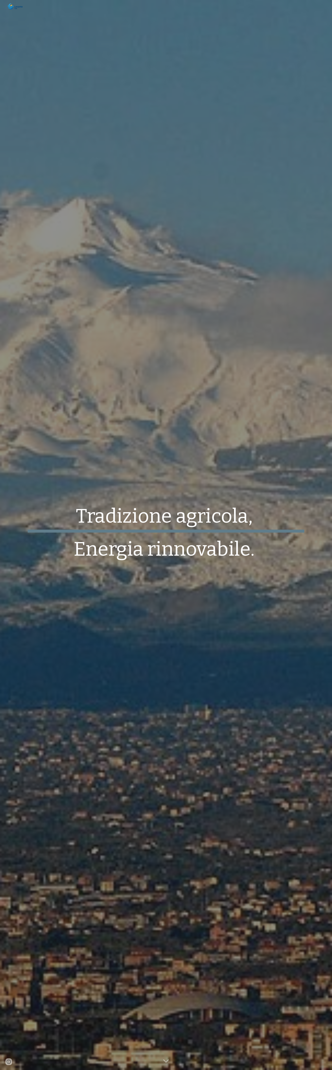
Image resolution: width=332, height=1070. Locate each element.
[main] (166, 535)
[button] (166, 1061)
